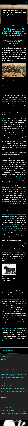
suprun (17, 424)
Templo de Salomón (20, 301)
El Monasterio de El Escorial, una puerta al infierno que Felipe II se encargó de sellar (14, 32)
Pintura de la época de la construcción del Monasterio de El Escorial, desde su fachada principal (13, 83)
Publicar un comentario (7, 350)
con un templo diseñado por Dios (11, 328)
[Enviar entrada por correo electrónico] (2, 340)
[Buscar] (26, 2)
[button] (2, 18)
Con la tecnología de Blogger (15, 421)
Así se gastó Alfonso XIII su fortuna (8, 407)
